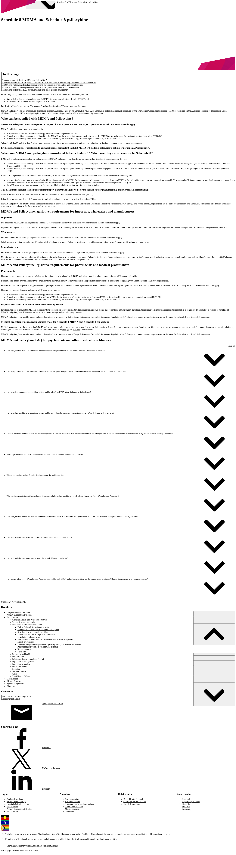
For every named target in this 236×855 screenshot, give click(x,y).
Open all (231, 346)
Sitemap (54, 846)
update (85, 106)
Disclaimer (20, 846)
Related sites (125, 794)
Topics (4, 794)
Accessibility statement (41, 846)
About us (65, 794)
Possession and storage (38, 206)
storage (55, 312)
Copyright (11, 846)
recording (66, 312)
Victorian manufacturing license (50, 257)
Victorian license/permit (40, 227)
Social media (183, 794)
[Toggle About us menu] (214, 695)
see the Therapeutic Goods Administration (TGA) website (49, 106)
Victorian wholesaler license (47, 242)
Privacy (28, 846)
